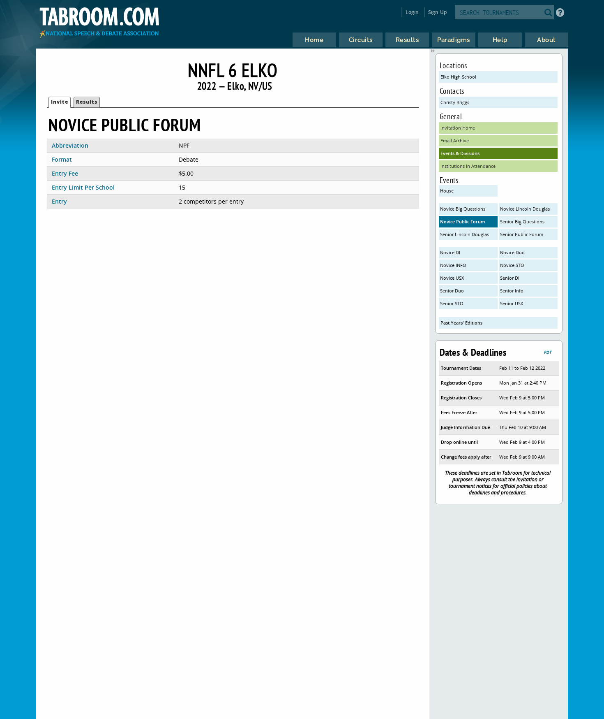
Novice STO (512, 265)
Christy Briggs (454, 102)
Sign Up (437, 12)
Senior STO (451, 303)
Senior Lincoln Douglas (464, 234)
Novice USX (452, 278)
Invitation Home (457, 128)
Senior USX (511, 303)
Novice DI (450, 252)
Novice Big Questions (462, 209)
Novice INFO (453, 265)
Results (86, 101)
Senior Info (511, 291)
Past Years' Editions (461, 323)
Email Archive (454, 140)
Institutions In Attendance (468, 166)
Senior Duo (452, 291)
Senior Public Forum (521, 234)
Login (412, 12)
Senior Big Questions (522, 221)
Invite (59, 101)
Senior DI (509, 278)
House (447, 191)
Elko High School (458, 77)
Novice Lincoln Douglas (525, 209)
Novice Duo (512, 252)
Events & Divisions (460, 153)
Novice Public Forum (462, 221)
